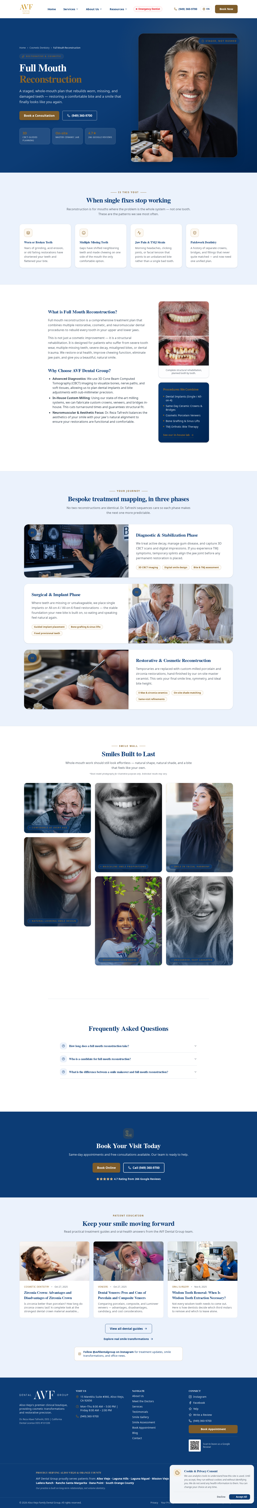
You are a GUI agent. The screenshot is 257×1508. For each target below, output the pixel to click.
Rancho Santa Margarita (71, 1483)
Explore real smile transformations (126, 1339)
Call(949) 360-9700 (146, 1168)
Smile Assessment (143, 1422)
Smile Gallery (140, 1417)
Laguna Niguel (140, 1478)
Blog (135, 1433)
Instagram (199, 1396)
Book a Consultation (39, 115)
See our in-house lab (178, 435)
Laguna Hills (120, 1478)
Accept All (241, 1496)
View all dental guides (126, 1329)
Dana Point (96, 1483)
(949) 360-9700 (82, 115)
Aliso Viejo (103, 1478)
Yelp (195, 1409)
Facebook (199, 1402)
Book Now (226, 9)
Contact (137, 1438)
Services (137, 1406)
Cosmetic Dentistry (39, 47)
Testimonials (140, 1412)
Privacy (154, 1502)
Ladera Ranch (44, 1483)
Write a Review (202, 1415)
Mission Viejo (160, 1478)
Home (52, 9)
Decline (221, 1496)
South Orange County (120, 1483)
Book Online (106, 1168)
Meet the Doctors (143, 1401)
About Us (138, 1396)
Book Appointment (144, 1427)
